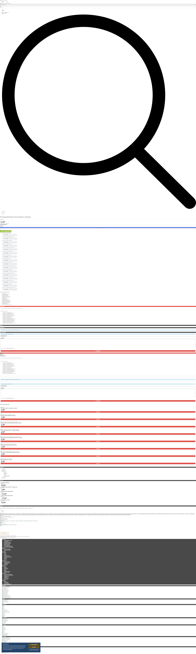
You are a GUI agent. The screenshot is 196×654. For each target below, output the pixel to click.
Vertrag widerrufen (4, 533)
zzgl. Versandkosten (6, 223)
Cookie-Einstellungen (34, 649)
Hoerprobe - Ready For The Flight (7, 276)
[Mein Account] (4, 13)
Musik (5, 472)
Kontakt (3, 530)
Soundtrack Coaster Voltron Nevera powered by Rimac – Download (11, 422)
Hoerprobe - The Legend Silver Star (7, 247)
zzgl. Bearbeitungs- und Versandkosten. (10, 535)
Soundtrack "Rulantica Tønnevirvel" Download (8, 415)
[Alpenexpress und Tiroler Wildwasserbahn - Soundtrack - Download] (10, 436)
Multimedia (3, 212)
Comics (5, 474)
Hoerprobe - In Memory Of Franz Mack (8, 369)
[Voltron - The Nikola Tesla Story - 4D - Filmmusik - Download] (9, 429)
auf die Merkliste (98, 227)
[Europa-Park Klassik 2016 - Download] (6, 458)
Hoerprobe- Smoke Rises (6, 322)
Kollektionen (4, 477)
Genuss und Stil (4, 470)
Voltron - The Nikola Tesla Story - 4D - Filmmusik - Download (10, 430)
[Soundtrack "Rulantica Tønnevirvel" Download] (7, 414)
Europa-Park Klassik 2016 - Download (6, 459)
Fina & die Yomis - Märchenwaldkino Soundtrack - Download (10, 452)
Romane (5, 475)
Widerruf (3, 529)
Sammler (3, 469)
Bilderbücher (6, 473)
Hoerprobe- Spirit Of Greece (7, 314)
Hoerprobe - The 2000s (6, 316)
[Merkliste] (5, 12)
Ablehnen (34, 647)
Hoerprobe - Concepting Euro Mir (7, 236)
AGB (2, 527)
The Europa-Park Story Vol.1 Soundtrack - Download (9, 408)
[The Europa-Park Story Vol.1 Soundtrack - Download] (2, 407)
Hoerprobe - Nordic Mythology (6, 269)
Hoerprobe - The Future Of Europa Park (7, 287)
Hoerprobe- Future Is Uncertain (6, 251)
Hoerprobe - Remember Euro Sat (7, 280)
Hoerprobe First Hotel (5, 233)
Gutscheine (3, 468)
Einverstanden (34, 644)
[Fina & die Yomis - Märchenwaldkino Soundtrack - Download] (9, 451)
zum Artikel (98, 411)
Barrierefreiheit (4, 531)
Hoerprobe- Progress (5, 258)
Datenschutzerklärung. (8, 649)
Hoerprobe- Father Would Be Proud (7, 273)
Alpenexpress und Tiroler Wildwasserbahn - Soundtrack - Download (11, 437)
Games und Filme (6, 476)
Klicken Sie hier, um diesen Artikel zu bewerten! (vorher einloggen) (10, 379)
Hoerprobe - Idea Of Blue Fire (6, 262)
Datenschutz (4, 528)
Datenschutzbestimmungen (10, 348)
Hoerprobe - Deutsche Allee (6, 240)
